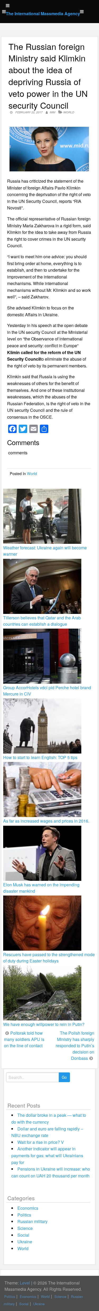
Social (23, 1235)
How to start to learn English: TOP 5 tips (40, 757)
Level (25, 1283)
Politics (24, 1215)
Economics (27, 1208)
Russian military (32, 1221)
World (68, 112)
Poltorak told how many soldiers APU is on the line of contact (24, 1039)
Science (25, 1228)
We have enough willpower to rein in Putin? (43, 1024)
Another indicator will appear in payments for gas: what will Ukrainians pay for (47, 1155)
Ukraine (24, 1242)
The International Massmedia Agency (43, 13)
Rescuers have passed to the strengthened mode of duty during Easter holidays (49, 957)
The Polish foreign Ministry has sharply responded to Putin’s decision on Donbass (75, 1045)
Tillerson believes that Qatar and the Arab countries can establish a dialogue (42, 621)
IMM (52, 112)
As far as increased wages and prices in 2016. (46, 821)
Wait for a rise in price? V (40, 1142)
